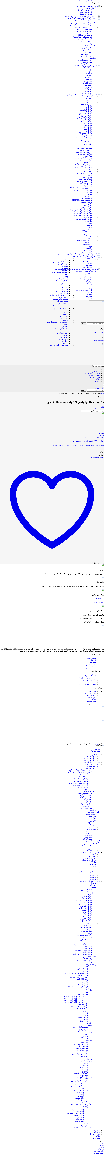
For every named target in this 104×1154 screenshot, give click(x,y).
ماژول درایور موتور (85, 119)
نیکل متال (64, 318)
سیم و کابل (88, 169)
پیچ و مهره (88, 70)
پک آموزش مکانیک (86, 14)
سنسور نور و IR (86, 104)
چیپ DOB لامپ (86, 192)
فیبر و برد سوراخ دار (85, 177)
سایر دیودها (88, 234)
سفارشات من (91, 695)
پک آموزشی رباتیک (86, 12)
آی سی (65, 326)
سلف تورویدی (87, 242)
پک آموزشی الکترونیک (84, 10)
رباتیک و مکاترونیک (89, 682)
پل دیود (89, 225)
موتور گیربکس (87, 93)
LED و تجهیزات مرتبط (84, 181)
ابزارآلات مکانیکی (86, 50)
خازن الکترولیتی (86, 208)
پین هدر (89, 142)
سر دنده (89, 286)
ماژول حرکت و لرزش (84, 117)
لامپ (90, 194)
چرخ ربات (88, 71)
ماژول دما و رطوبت (85, 121)
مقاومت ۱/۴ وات (62, 268)
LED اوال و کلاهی (86, 183)
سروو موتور (88, 87)
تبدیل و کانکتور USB (85, 144)
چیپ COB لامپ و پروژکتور (82, 190)
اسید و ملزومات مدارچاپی (79, 774)
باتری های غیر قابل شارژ (59, 299)
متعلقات (93, 58)
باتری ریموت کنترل (61, 301)
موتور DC (88, 89)
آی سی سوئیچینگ (62, 330)
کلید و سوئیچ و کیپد (61, 280)
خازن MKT (88, 206)
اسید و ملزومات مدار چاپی (83, 27)
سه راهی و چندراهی (85, 261)
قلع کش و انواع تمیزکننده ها (82, 37)
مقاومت (65, 259)
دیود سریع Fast (87, 231)
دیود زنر (89, 229)
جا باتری (65, 320)
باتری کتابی (64, 307)
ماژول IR (89, 108)
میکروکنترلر (64, 343)
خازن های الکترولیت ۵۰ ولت (82, 215)
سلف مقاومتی (87, 244)
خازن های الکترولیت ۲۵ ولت (82, 213)
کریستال (89, 96)
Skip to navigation (85, 1)
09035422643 (99, 599)
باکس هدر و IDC (86, 141)
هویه (90, 43)
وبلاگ (94, 699)
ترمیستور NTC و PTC (60, 262)
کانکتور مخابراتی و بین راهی (82, 167)
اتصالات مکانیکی (86, 68)
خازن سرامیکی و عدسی (83, 219)
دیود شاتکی (88, 233)
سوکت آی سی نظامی (84, 154)
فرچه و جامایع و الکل (85, 35)
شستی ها (65, 287)
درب (90, 284)
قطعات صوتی (63, 278)
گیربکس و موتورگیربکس (87, 871)
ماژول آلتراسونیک (86, 110)
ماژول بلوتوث (87, 112)
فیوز (90, 246)
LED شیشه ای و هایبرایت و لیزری (80, 187)
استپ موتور (88, 85)
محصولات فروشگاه (97, 445)
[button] (97, 457)
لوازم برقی (92, 259)
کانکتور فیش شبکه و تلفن (83, 164)
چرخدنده (89, 73)
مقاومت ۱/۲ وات (62, 266)
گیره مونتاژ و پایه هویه (84, 39)
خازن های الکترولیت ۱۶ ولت (82, 211)
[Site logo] (96, 321)
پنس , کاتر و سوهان (85, 56)
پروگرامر (65, 341)
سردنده (93, 868)
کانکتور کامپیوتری (86, 165)
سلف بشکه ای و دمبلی (84, 240)
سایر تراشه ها (63, 339)
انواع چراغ (88, 275)
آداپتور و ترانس (63, 297)
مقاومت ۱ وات (63, 264)
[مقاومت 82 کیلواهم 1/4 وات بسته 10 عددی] (52, 431)
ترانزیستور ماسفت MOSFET (82, 200)
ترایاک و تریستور (86, 202)
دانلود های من (91, 697)
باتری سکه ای (63, 303)
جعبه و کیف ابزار (86, 64)
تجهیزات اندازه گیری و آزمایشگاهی (80, 23)
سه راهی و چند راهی (89, 845)
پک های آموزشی (90, 8)
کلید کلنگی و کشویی (61, 291)
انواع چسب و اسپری (85, 60)
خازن (90, 204)
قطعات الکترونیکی (85, 179)
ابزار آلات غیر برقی (89, 45)
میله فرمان (88, 296)
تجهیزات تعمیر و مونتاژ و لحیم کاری (80, 25)
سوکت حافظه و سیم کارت (83, 158)
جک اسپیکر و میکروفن (84, 148)
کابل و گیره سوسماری (84, 173)
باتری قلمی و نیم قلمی (60, 305)
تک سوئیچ (65, 282)
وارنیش (89, 175)
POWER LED (87, 188)
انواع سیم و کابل (86, 171)
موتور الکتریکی (87, 83)
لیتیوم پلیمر (64, 312)
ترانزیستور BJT (87, 198)
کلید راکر (65, 289)
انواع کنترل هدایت (86, 277)
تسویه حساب (91, 664)
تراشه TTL (64, 335)
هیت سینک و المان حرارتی (59, 345)
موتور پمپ (88, 91)
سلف (90, 238)
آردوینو (65, 324)
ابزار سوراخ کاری (86, 48)
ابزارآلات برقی (91, 22)
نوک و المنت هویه (86, 41)
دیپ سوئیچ (64, 284)
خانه (102, 393)
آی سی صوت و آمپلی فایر (59, 332)
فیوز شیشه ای (87, 252)
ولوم (66, 276)
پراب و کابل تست (86, 54)
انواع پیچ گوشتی (86, 52)
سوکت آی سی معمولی (84, 152)
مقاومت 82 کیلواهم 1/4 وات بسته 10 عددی (87, 441)
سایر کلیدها (64, 285)
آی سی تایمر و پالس (61, 328)
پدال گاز (89, 281)
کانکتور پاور (88, 162)
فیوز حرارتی (88, 250)
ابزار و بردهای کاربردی (88, 678)
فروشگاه (93, 660)
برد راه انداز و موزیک (85, 279)
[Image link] (63, 645)
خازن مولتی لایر (86, 221)
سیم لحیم (88, 33)
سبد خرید (93, 662)
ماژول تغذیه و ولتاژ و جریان (82, 114)
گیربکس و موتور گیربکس (83, 290)
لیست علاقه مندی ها (89, 693)
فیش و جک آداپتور (86, 160)
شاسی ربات (88, 77)
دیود (90, 223)
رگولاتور (89, 236)
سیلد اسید (64, 310)
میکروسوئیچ (64, 293)
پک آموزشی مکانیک (89, 760)
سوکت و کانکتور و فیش (84, 137)
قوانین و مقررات (90, 666)
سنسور (89, 100)
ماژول (90, 106)
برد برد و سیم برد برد (85, 46)
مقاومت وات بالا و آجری (60, 272)
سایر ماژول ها (87, 135)
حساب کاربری (91, 691)
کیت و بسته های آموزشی (87, 677)
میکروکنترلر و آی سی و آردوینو (57, 322)
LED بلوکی (88, 185)
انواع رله (89, 98)
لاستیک (89, 292)
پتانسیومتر (64, 261)
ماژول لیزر (88, 131)
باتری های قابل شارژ (61, 308)
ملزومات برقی (87, 267)
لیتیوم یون (64, 314)
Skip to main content (97, 1)
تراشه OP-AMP (62, 333)
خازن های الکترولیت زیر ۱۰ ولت (81, 209)
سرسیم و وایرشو (86, 150)
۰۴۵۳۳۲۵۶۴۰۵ (99, 602)
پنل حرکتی (88, 282)
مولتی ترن (64, 274)
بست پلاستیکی (87, 62)
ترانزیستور (88, 196)
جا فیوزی (89, 248)
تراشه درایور (64, 337)
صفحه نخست (91, 658)
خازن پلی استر (87, 217)
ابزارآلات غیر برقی (90, 791)
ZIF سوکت (88, 139)
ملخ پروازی (88, 81)
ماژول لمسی (87, 129)
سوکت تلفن (88, 156)
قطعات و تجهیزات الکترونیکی (80, 445)
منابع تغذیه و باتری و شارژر (59, 295)
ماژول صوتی (87, 125)
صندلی (89, 288)
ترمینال (89, 146)
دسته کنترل (88, 75)
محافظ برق (88, 265)
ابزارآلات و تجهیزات (89, 680)
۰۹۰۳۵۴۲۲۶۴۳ (99, 332)
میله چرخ (89, 294)
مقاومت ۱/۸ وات (62, 270)
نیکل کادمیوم (63, 316)
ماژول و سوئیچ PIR (85, 133)
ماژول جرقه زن (86, 116)
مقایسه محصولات (90, 668)
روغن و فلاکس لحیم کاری (83, 31)
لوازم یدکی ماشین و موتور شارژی (84, 271)
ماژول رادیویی (87, 123)
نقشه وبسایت (91, 701)
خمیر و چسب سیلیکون (84, 29)
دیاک (90, 227)
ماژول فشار (88, 127)
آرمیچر (89, 273)
